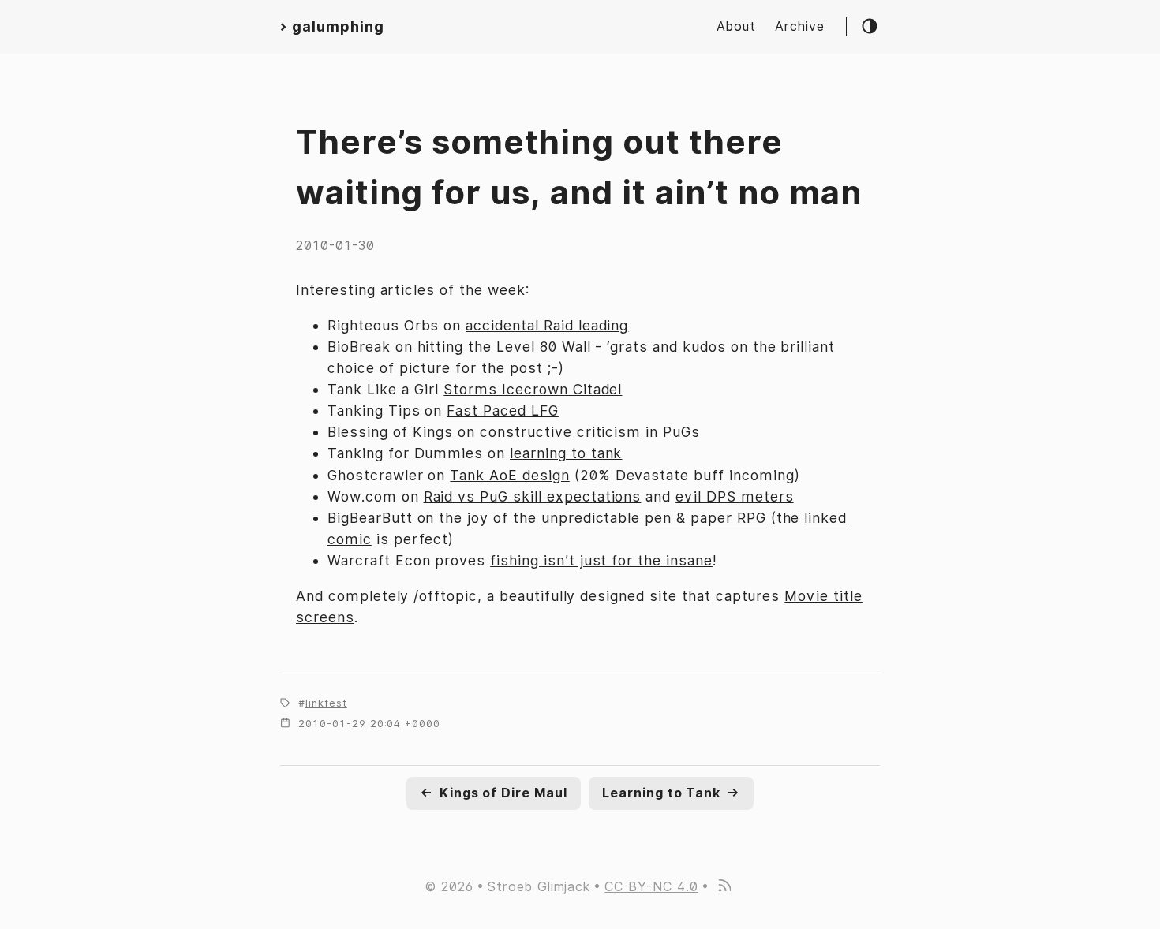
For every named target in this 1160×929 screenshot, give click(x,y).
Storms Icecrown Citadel (532, 389)
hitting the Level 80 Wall (504, 346)
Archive (800, 26)
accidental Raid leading (547, 325)
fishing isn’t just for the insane (601, 560)
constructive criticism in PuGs (590, 431)
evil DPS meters (734, 496)
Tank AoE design (509, 475)
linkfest (326, 703)
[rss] (724, 886)
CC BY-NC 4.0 (651, 886)
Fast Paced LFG (502, 410)
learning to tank (566, 453)
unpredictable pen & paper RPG (653, 517)
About (736, 26)
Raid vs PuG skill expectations (533, 496)
